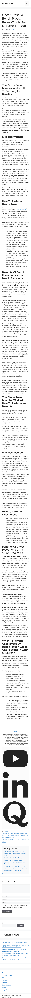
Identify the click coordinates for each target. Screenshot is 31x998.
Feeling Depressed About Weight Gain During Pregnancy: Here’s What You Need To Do (15, 862)
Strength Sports (6, 985)
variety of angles (22, 209)
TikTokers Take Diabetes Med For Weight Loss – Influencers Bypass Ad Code (15, 853)
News (3, 977)
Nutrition (4, 980)
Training (6, 831)
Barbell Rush (7, 3)
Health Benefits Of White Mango (13, 870)
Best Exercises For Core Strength (13, 858)
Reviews (4, 982)
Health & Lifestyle (7, 975)
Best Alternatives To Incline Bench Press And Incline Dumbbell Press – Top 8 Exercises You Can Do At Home (15, 835)
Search (4, 923)
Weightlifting (5, 990)
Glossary (4, 973)
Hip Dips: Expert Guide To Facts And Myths (14, 942)
